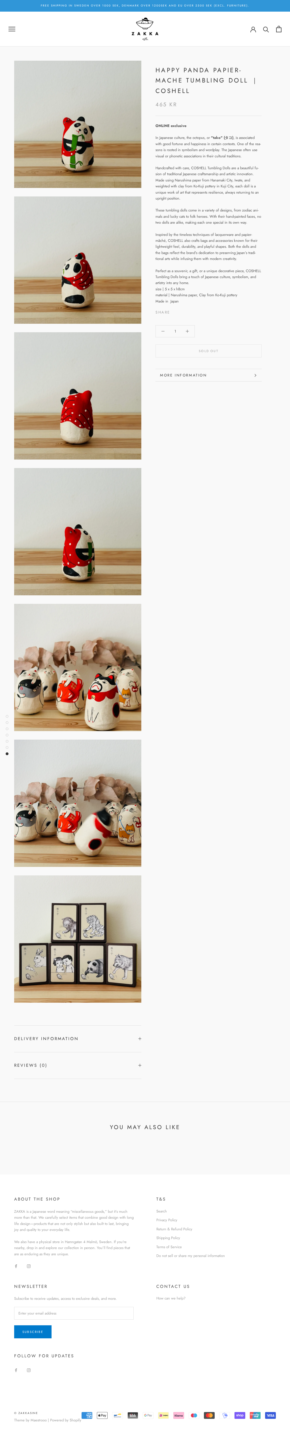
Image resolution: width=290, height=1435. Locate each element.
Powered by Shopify (65, 1420)
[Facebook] (175, 311)
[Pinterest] (190, 311)
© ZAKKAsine (26, 1413)
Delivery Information (46, 1039)
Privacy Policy (166, 1220)
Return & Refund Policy (174, 1229)
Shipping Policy (168, 1238)
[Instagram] (29, 1266)
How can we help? (170, 1298)
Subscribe (32, 1332)
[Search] (266, 29)
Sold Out (208, 351)
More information (183, 375)
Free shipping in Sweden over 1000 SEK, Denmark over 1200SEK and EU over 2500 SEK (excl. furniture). (145, 5)
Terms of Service (169, 1247)
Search (161, 1211)
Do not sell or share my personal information (190, 1255)
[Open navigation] (11, 29)
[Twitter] (183, 311)
